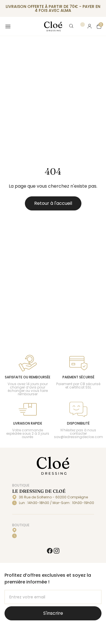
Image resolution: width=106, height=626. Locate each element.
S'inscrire (53, 613)
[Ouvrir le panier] (99, 26)
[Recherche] (71, 26)
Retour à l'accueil (53, 203)
